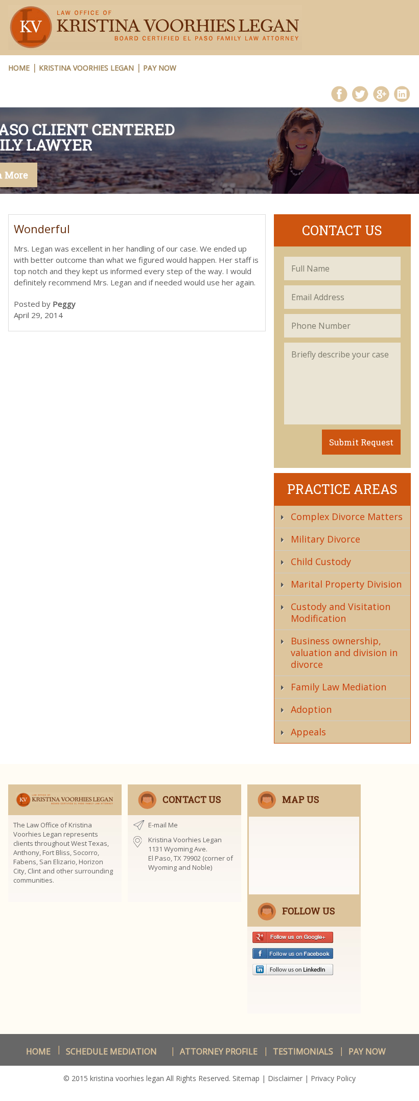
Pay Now (159, 68)
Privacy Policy (333, 1078)
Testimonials (303, 1051)
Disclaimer (285, 1078)
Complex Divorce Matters (347, 516)
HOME (19, 68)
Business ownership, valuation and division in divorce (344, 652)
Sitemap (246, 1078)
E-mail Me (163, 824)
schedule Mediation (111, 1051)
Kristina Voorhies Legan (86, 68)
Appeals (308, 732)
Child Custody (321, 561)
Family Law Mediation (338, 687)
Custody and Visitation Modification (340, 612)
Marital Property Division (346, 584)
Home (38, 1051)
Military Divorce (325, 539)
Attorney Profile (219, 1051)
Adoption (311, 709)
